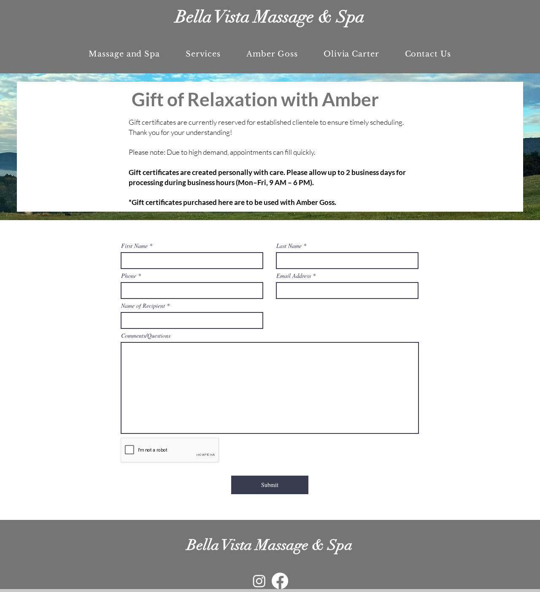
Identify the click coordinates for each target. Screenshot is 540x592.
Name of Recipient (143, 306)
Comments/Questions (145, 336)
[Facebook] (280, 581)
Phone (128, 276)
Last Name (289, 246)
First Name (134, 246)
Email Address (293, 276)
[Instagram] (259, 581)
